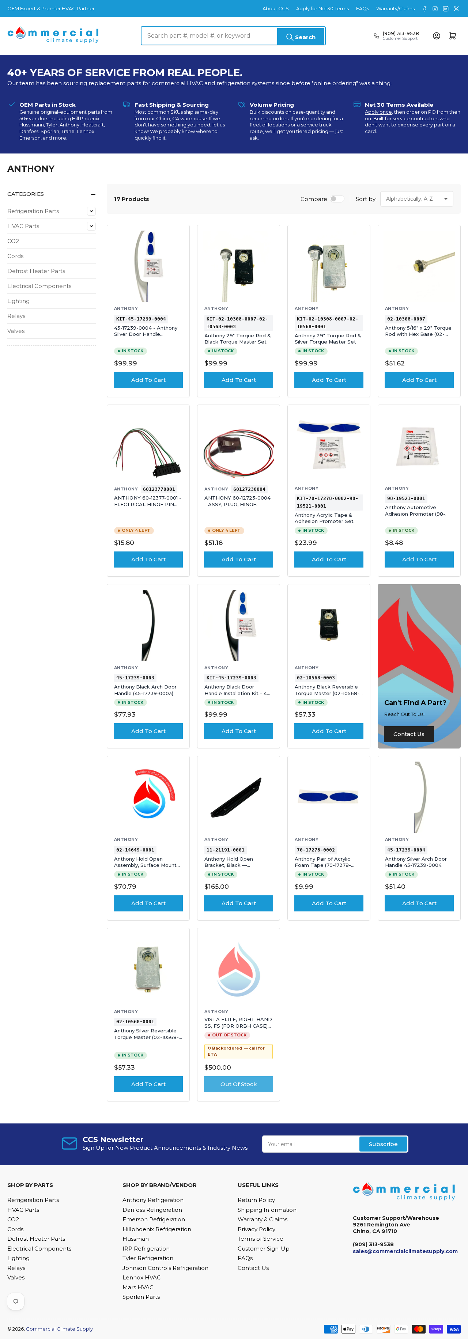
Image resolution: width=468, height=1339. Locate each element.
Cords (15, 256)
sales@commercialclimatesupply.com (405, 1251)
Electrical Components (39, 285)
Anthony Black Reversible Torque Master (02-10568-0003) (327, 693)
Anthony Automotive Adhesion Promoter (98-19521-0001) (415, 513)
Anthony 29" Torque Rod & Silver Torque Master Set (328, 339)
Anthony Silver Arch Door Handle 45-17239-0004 (416, 862)
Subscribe (383, 1144)
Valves (15, 330)
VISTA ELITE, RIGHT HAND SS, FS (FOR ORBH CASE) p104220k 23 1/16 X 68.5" (238, 1025)
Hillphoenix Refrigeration (156, 1229)
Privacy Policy (256, 1229)
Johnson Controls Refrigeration (165, 1267)
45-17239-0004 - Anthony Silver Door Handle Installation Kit (145, 334)
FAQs (362, 8)
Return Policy (256, 1199)
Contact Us (408, 734)
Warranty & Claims (262, 1219)
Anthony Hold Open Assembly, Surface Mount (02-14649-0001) (145, 865)
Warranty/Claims (395, 8)
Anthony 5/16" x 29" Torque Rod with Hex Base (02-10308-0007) (418, 334)
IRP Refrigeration (146, 1248)
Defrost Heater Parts (36, 271)
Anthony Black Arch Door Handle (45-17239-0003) (145, 690)
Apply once (378, 112)
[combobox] (233, 36)
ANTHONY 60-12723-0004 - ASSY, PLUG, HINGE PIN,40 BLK (237, 504)
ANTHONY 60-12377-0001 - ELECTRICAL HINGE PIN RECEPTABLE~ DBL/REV (147, 504)
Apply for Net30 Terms (322, 8)
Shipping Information (267, 1209)
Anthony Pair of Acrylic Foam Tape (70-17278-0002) (323, 865)
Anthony (126, 308)
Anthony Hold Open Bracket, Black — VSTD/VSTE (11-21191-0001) (236, 865)
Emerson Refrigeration (153, 1219)
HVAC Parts (23, 226)
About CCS (276, 8)
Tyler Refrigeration (147, 1258)
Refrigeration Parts (33, 211)
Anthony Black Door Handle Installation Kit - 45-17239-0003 (238, 693)
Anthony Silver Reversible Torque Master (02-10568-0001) (146, 1037)
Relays (16, 315)
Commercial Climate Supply (59, 1329)
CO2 (13, 241)
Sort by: (366, 199)
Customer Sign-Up (264, 1248)
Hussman (135, 1238)
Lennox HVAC (141, 1277)
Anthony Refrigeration (153, 1199)
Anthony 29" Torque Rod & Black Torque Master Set (237, 339)
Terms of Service (260, 1238)
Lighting (18, 300)
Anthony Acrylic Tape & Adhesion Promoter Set (324, 518)
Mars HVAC (138, 1287)
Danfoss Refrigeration (152, 1209)
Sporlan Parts (141, 1296)
